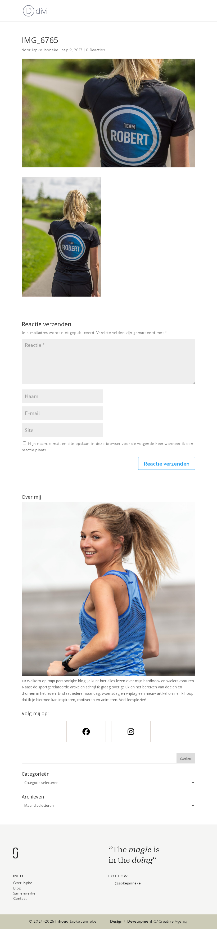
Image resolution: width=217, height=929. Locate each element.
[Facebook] (86, 731)
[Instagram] (131, 731)
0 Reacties (95, 50)
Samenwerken (25, 893)
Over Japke (22, 882)
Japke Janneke (45, 50)
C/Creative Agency (170, 921)
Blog (17, 888)
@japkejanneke (128, 883)
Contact (20, 898)
